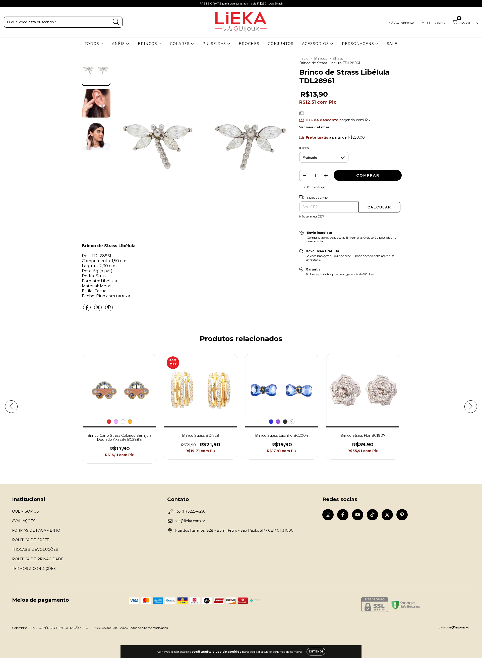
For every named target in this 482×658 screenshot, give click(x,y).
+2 (292, 421)
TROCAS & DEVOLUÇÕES (35, 549)
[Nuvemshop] (454, 628)
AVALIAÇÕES (23, 521)
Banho (304, 147)
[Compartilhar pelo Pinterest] (109, 309)
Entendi (316, 651)
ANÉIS (119, 43)
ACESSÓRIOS (316, 43)
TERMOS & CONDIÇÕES (34, 568)
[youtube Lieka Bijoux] (23, 3)
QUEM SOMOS (25, 511)
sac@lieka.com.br (190, 521)
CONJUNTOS (280, 43)
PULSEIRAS (214, 43)
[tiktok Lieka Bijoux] (30, 3)
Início (304, 58)
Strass (338, 58)
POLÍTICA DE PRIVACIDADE (38, 559)
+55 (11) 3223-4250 (190, 511)
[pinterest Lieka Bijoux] (45, 3)
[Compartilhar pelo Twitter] (98, 309)
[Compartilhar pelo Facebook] (87, 309)
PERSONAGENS (358, 43)
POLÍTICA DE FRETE (30, 540)
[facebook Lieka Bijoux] (15, 3)
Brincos (320, 58)
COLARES (180, 43)
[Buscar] (116, 22)
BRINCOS (148, 43)
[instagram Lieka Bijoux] (7, 3)
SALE (392, 43)
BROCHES (249, 43)
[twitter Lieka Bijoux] (38, 3)
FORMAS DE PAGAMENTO (36, 530)
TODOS (92, 43)
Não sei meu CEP (311, 216)
